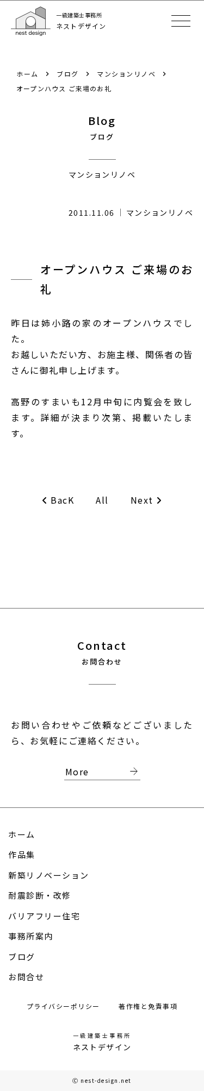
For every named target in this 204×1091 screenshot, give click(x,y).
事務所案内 (30, 936)
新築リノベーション (48, 875)
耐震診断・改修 (39, 895)
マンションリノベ (126, 73)
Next (142, 500)
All (102, 500)
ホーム (27, 73)
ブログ (68, 73)
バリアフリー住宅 (44, 915)
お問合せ (26, 976)
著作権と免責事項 (148, 1006)
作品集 (21, 854)
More (102, 772)
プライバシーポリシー (65, 1006)
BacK (62, 500)
